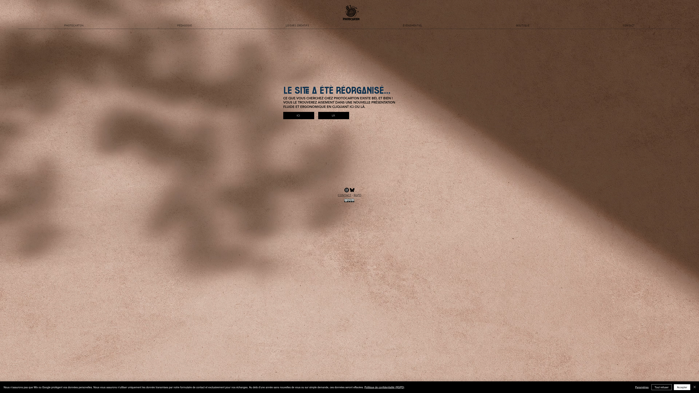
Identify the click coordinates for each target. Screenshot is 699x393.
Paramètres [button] (642, 387)
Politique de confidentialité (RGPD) (384, 387)
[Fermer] (694, 387)
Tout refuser (662, 387)
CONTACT (344, 195)
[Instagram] (346, 190)
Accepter (682, 387)
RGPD (357, 195)
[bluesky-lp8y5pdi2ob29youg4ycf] (352, 190)
